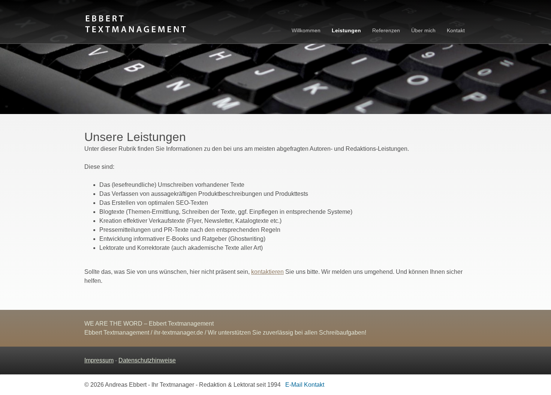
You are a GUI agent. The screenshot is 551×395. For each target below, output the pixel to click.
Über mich (423, 30)
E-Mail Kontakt (303, 384)
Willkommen (306, 30)
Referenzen (386, 30)
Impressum (99, 360)
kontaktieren (267, 272)
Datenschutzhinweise (147, 360)
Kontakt (456, 30)
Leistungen (346, 30)
